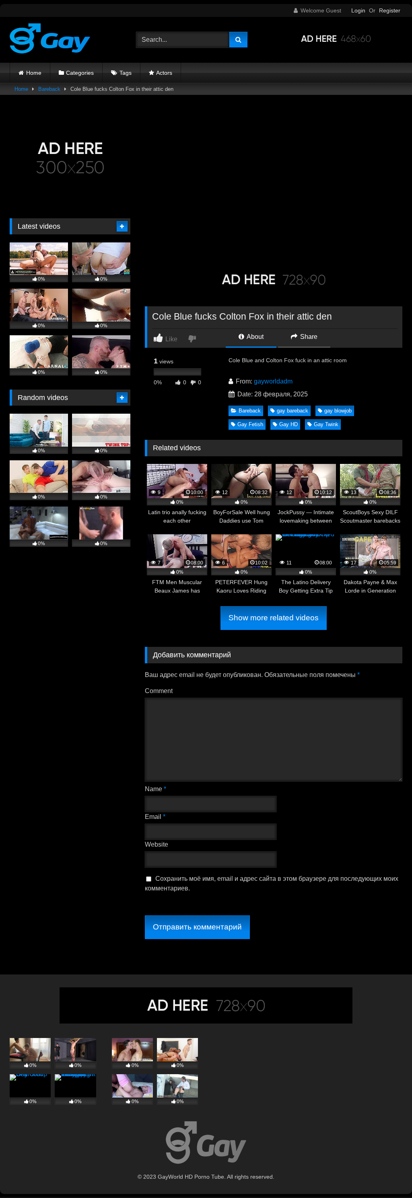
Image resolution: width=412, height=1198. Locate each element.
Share (308, 336)
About (254, 336)
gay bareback (292, 411)
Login (358, 10)
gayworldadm (273, 381)
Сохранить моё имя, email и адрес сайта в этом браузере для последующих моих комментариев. (271, 883)
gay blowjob (338, 411)
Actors (164, 73)
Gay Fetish (250, 424)
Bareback (49, 89)
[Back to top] (387, 1174)
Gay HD (288, 424)
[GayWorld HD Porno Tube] (63, 39)
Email (155, 816)
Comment (159, 690)
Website (156, 844)
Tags (125, 73)
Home (33, 73)
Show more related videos (274, 617)
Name (155, 789)
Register (389, 10)
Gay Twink (326, 424)
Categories (80, 73)
